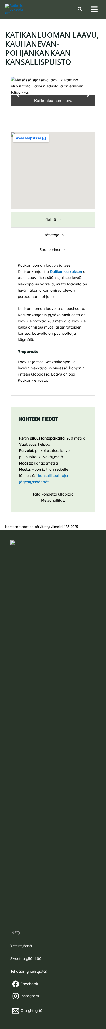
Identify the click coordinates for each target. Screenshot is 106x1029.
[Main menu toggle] (94, 9)
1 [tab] (47, 117)
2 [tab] (53, 117)
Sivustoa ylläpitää (25, 958)
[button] (80, 9)
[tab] (53, 219)
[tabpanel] (53, 326)
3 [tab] (58, 117)
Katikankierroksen (66, 271)
